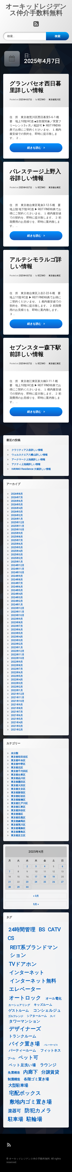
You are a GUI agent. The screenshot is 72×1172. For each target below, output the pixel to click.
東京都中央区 (18, 760)
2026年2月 (17, 515)
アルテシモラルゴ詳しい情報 (36, 263)
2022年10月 (17, 658)
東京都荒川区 (55, 99)
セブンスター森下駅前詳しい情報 (35, 350)
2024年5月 (17, 590)
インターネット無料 (33, 981)
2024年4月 (17, 593)
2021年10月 (17, 701)
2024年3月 (17, 597)
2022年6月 (17, 672)
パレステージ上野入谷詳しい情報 (35, 174)
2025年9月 (17, 533)
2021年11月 (17, 697)
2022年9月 (17, 661)
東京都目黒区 (18, 817)
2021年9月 (17, 704)
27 (62, 882)
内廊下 (30, 1072)
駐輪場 (34, 1119)
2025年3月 (17, 554)
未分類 (14, 753)
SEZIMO (41, 99)
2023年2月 (17, 643)
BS (42, 929)
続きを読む (44, 147)
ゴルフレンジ (15, 1016)
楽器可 (14, 1110)
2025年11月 (17, 526)
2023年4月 (17, 636)
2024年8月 (17, 579)
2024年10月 (17, 572)
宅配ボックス (25, 1093)
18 (45, 877)
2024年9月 (17, 576)
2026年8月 (17, 493)
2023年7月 (17, 626)
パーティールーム (22, 1051)
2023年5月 (17, 633)
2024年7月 (17, 583)
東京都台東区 (55, 188)
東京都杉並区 (18, 796)
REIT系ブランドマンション (34, 951)
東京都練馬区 (18, 821)
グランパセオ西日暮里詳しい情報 (35, 86)
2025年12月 (17, 522)
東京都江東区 (55, 363)
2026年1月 (17, 518)
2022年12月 (17, 651)
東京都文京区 (18, 789)
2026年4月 (17, 508)
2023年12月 (17, 608)
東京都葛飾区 (18, 828)
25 (45, 882)
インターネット (26, 973)
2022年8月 (17, 665)
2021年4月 (17, 722)
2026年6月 (17, 501)
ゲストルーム (18, 1011)
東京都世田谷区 (19, 756)
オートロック (25, 998)
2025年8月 (17, 536)
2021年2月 (17, 729)
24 (36, 882)
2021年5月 (17, 718)
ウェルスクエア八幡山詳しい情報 (30, 454)
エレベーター (25, 989)
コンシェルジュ (47, 1010)
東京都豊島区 (18, 831)
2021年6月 (17, 715)
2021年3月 (17, 726)
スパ (52, 1016)
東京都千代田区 (19, 771)
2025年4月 (17, 551)
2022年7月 (17, 668)
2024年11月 (17, 568)
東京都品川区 (18, 778)
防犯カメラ (38, 1110)
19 (53, 877)
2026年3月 (17, 511)
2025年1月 (17, 561)
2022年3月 (17, 683)
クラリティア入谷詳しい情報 (27, 450)
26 (53, 882)
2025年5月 (17, 547)
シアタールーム (37, 1016)
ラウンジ (48, 1064)
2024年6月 (17, 586)
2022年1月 (17, 690)
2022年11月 (17, 654)
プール (11, 1058)
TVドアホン (23, 964)
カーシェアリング (19, 1004)
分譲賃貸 (50, 1072)
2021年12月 (17, 693)
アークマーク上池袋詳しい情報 (28, 459)
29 (18, 887)
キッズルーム (43, 1004)
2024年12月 (17, 565)
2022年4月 (17, 679)
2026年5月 (17, 504)
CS (11, 938)
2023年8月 (17, 622)
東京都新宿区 (18, 792)
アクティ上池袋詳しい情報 (26, 464)
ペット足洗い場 (22, 1065)
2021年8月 (17, 708)
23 (27, 882)
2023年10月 (17, 615)
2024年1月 (17, 604)
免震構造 (14, 1072)
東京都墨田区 (18, 781)
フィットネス (50, 1050)
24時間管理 (22, 929)
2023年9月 (17, 618)
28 (9, 887)
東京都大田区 (18, 785)
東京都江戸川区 (19, 803)
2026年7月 (17, 497)
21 (9, 882)
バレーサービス (51, 1045)
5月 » (36, 904)
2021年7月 (17, 711)
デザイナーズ (25, 1029)
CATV (54, 929)
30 (27, 887)
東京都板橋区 (18, 799)
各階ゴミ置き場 (36, 1079)
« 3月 (36, 896)
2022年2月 (17, 686)
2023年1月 (17, 647)
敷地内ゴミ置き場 (31, 1102)
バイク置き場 (24, 1044)
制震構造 (14, 1079)
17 (36, 877)
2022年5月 (17, 676)
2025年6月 (17, 543)
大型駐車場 (18, 1085)
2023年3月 (17, 640)
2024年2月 (17, 601)
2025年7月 (17, 540)
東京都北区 (17, 767)
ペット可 (28, 1057)
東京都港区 (17, 814)
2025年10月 (17, 529)
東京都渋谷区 (18, 810)
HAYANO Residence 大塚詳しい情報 (31, 469)
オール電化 (54, 998)
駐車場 (15, 1119)
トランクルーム (22, 1036)
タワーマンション (25, 1021)
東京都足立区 (18, 835)
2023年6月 (17, 629)
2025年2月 (17, 558)
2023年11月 (17, 611)
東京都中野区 (18, 764)
